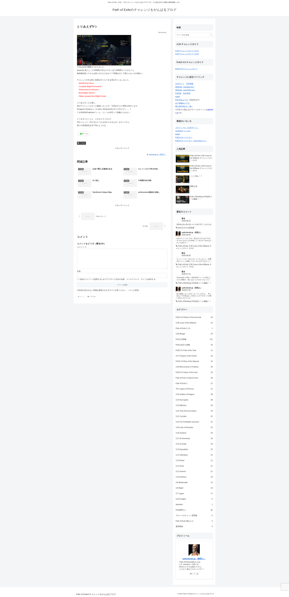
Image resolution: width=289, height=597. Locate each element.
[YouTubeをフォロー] (197, 573)
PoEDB (178, 93)
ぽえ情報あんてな (182, 103)
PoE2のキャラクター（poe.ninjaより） (191, 141)
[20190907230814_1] (104, 50)
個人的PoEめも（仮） (184, 106)
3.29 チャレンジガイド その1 (187, 51)
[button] (211, 35)
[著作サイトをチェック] (190, 573)
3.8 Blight (82, 143)
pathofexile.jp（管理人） (194, 559)
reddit (177, 97)
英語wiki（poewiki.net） (185, 87)
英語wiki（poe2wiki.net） (185, 90)
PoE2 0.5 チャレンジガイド (186, 69)
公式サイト (179, 84)
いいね (83, 133)
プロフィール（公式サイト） (187, 128)
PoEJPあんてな (181, 100)
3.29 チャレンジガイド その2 (187, 54)
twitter (177, 134)
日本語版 (189, 84)
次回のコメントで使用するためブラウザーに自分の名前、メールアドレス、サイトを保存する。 (118, 279)
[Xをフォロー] (194, 573)
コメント (81, 247)
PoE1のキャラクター (183, 137)
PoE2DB (186, 93)
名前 (79, 271)
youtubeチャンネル (183, 131)
